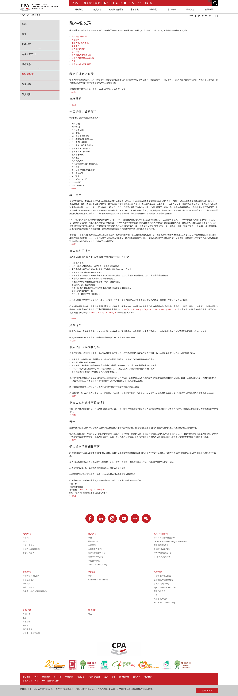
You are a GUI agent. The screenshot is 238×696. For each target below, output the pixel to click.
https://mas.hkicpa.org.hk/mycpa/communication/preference (148, 309)
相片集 (26, 625)
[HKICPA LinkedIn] (118, 3)
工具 (27, 14)
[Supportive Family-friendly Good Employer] (168, 669)
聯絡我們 (26, 44)
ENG (147, 3)
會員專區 (209, 9)
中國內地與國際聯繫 (31, 549)
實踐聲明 (75, 40)
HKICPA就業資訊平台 (163, 553)
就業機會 (46, 677)
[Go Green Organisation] (125, 669)
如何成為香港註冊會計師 (164, 537)
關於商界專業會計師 (97, 553)
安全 (73, 61)
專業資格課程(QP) (161, 545)
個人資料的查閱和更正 (81, 64)
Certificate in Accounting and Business (170, 541)
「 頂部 (72, 340)
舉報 (24, 34)
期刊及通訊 (27, 629)
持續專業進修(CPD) (31, 576)
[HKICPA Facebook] (114, 3)
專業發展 (134, 9)
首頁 (22, 14)
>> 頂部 (72, 92)
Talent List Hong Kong (97, 564)
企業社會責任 (28, 545)
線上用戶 (75, 46)
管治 (25, 541)
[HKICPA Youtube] (126, 3)
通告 (25, 618)
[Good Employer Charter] (106, 669)
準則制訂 (153, 9)
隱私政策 (148, 689)
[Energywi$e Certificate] (90, 669)
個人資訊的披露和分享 (81, 55)
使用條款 (26, 84)
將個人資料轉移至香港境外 (83, 58)
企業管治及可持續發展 (163, 580)
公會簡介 (26, 537)
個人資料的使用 (78, 49)
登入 (77, 3)
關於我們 (79, 9)
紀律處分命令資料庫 (31, 633)
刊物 (155, 595)
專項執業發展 (28, 580)
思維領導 (172, 9)
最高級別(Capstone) (162, 549)
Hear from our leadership (164, 603)
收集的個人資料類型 (80, 43)
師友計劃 (26, 584)
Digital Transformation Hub (165, 587)
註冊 (90, 537)
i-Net (36, 677)
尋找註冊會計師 (93, 3)
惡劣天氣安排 (29, 54)
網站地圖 (26, 677)
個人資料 (26, 94)
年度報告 (26, 622)
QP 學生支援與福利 (162, 557)
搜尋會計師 (93, 541)
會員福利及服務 (95, 549)
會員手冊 (92, 545)
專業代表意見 (159, 591)
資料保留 (75, 52)
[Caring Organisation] (56, 669)
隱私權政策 (28, 74)
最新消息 (190, 9)
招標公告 (26, 64)
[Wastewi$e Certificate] (184, 669)
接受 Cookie (207, 690)
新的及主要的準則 (161, 584)
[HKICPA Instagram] (122, 3)
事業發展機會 (28, 553)
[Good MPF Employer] (150, 669)
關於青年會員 (94, 561)
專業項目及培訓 (160, 599)
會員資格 (97, 9)
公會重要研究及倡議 (162, 576)
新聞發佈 (26, 614)
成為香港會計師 (116, 9)
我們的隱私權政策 (79, 36)
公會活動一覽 (28, 587)
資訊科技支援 (94, 677)
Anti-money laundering (98, 580)
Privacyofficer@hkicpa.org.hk (104, 312)
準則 (90, 576)
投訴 (24, 24)
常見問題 (57, 677)
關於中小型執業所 (96, 557)
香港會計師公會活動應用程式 (35, 591)
